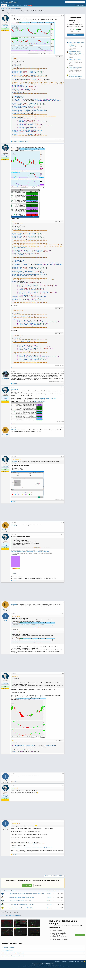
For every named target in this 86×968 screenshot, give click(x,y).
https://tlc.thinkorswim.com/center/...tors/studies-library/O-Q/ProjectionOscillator (28, 843)
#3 (63, 371)
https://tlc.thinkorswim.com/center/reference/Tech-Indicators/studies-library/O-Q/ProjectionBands (31, 847)
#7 (63, 522)
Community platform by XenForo (43, 963)
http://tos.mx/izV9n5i (39, 400)
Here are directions (40, 697)
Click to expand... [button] (37, 547)
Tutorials (49, 893)
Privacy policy (72, 961)
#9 (63, 602)
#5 (63, 427)
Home (81, 961)
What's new (11, 5)
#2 (63, 145)
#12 (63, 773)
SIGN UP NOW (27, 885)
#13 (63, 785)
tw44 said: (14, 676)
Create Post (75, 34)
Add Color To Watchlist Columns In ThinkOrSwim (21, 908)
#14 (63, 820)
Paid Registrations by (43, 964)
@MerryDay (14, 429)
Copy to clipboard (58, 56)
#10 (63, 613)
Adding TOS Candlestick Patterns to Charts (20, 900)
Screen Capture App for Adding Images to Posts (21, 897)
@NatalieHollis (14, 389)
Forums (4, 5)
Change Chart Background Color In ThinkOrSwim (21, 904)
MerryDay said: (15, 616)
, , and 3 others (21, 141)
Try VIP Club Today (80, 935)
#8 (63, 534)
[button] (15, 5)
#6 (63, 456)
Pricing (25, 5)
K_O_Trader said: (15, 459)
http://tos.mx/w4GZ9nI (40, 401)
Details (59, 965)
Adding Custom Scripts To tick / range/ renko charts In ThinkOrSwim (26, 893)
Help (78, 961)
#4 (63, 387)
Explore (19, 5)
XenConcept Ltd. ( (55, 965)
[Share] (61, 15)
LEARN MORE (38, 885)
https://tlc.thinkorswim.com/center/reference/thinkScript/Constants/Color (30, 551)
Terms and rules (64, 961)
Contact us (57, 961)
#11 (63, 673)
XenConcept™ (45, 965)
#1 (63, 15)
